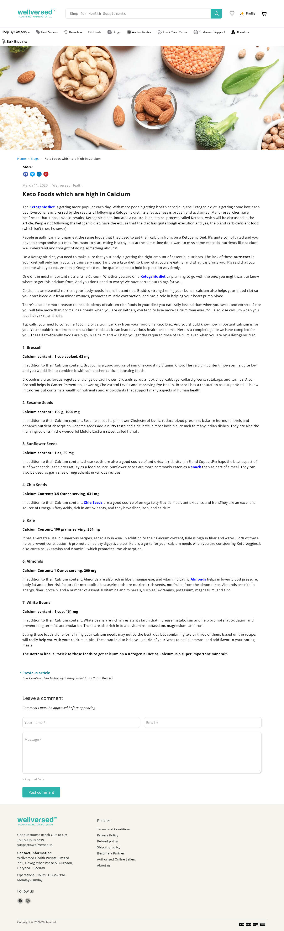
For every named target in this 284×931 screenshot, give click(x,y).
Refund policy (107, 841)
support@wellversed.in (34, 845)
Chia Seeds (93, 502)
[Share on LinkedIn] (39, 174)
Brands (74, 32)
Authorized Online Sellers (116, 859)
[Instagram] (28, 901)
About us (242, 32)
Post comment (41, 792)
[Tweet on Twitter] (32, 174)
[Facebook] (20, 901)
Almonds (199, 579)
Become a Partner (110, 853)
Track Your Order (175, 32)
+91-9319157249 (30, 840)
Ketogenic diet (42, 207)
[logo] (36, 13)
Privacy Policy (107, 835)
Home (21, 159)
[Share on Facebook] (25, 174)
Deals (97, 32)
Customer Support (212, 32)
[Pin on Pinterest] (45, 174)
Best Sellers (49, 32)
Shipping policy (109, 847)
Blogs (117, 32)
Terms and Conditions (114, 829)
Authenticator (141, 32)
